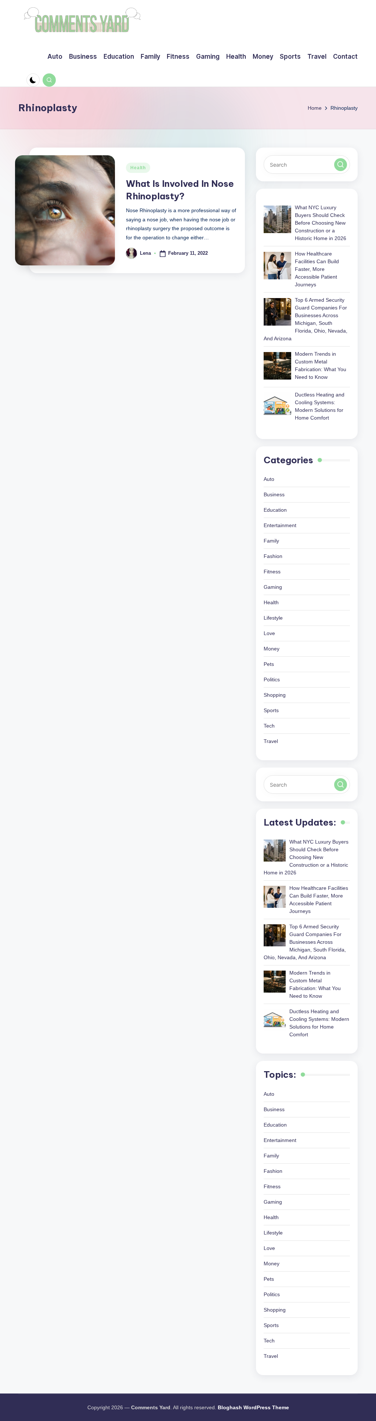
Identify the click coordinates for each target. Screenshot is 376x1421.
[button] (340, 164)
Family (271, 541)
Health (137, 167)
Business (274, 494)
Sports (271, 710)
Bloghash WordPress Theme (253, 1407)
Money (271, 649)
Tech (269, 726)
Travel (271, 741)
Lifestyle (273, 618)
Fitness (272, 571)
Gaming (273, 587)
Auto (269, 479)
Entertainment (280, 525)
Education (275, 510)
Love (269, 633)
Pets (269, 664)
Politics (272, 679)
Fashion (273, 556)
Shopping (275, 695)
